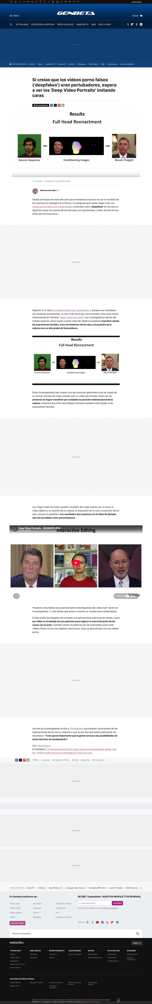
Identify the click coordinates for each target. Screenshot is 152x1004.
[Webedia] (17, 942)
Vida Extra (33, 958)
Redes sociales (16, 913)
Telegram (141, 24)
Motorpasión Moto (95, 958)
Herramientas (15, 908)
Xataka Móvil (14, 958)
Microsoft (61, 64)
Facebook (136, 24)
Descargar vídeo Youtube (75, 888)
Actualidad (45, 760)
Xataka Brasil (14, 986)
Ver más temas (17, 923)
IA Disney (41, 888)
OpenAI (32, 64)
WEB (93, 24)
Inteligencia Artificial (62, 760)
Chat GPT (31, 888)
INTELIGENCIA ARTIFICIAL (43, 24)
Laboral (36, 913)
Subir (135, 943)
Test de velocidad (127, 64)
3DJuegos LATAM (36, 982)
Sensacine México (56, 982)
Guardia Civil (50, 64)
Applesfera (14, 961)
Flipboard (132, 24)
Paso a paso (15, 904)
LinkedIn (117, 922)
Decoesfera (112, 958)
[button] (49, 190)
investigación (99, 760)
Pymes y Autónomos (131, 958)
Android (71, 64)
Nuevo (135, 16)
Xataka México (15, 982)
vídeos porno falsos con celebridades (52, 206)
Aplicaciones (112, 64)
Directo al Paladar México (75, 983)
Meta (40, 64)
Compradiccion (113, 961)
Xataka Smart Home (17, 964)
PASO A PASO (104, 24)
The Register (76, 728)
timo (57, 913)
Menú (16, 16)
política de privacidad (110, 908)
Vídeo (76, 760)
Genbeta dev (61, 908)
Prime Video (93, 64)
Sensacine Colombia (53, 987)
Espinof (52, 958)
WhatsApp (37, 917)
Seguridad (37, 908)
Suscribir (117, 903)
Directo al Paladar (75, 954)
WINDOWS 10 (82, 24)
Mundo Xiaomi (15, 968)
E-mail (63, 105)
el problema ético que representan (70, 310)
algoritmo (86, 760)
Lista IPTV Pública (116, 888)
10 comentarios (42, 105)
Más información (94, 1002)
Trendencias (112, 954)
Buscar (137, 933)
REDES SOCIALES (66, 24)
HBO (102, 64)
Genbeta (76, 13)
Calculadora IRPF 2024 (97, 888)
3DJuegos (33, 954)
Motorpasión (92, 954)
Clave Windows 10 (56, 888)
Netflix (12, 917)
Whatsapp (81, 64)
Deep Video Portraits (71, 317)
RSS (107, 922)
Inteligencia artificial (63, 904)
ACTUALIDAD (22, 24)
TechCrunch (44, 745)
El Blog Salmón (132, 954)
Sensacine (53, 954)
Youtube (97, 922)
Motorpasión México (92, 983)
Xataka (12, 954)
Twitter (127, 24)
